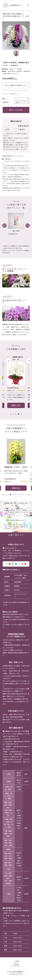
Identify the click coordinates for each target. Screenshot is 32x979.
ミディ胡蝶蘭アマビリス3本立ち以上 (16, 468)
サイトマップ (16, 963)
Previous (4, 225)
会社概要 (17, 961)
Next (27, 225)
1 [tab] (11, 414)
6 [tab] (16, 495)
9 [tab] (24, 495)
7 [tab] (19, 495)
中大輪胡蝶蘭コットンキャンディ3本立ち (17, 360)
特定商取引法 (16, 964)
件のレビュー (15, 94)
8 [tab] (21, 495)
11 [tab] (29, 495)
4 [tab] (19, 414)
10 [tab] (27, 495)
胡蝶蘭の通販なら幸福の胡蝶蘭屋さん (12, 14)
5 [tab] (21, 414)
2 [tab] (13, 414)
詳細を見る (16, 405)
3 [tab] (16, 414)
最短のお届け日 (16, 121)
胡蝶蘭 (4, 156)
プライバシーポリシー (16, 966)
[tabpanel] (16, 381)
